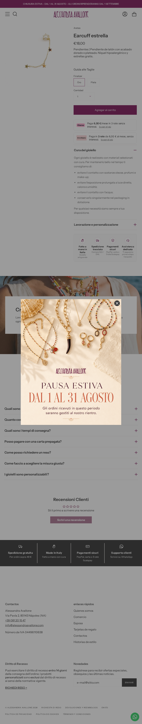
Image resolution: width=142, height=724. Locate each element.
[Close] (117, 303)
